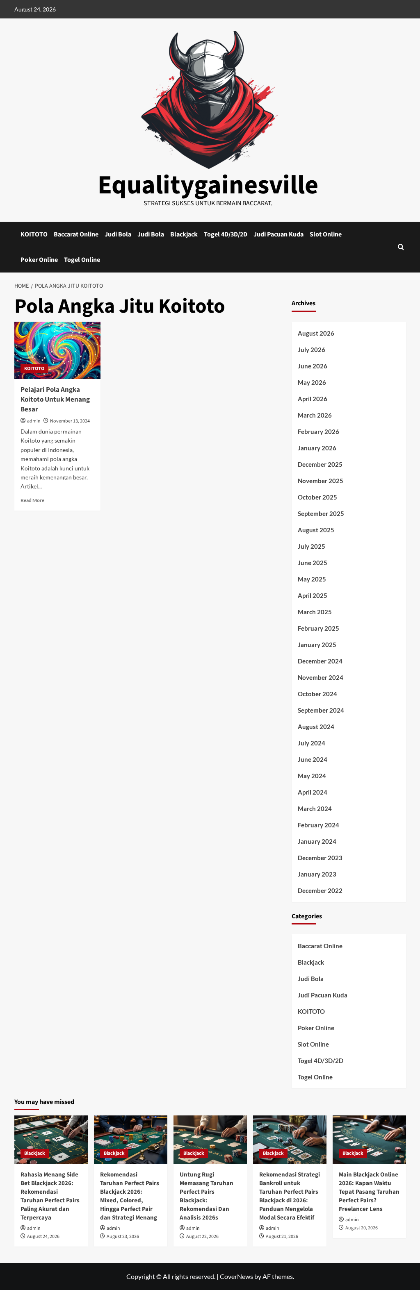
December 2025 (320, 464)
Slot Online (326, 234)
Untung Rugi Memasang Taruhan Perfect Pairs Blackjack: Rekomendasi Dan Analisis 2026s (206, 1196)
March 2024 (315, 808)
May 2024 (312, 775)
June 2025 (312, 562)
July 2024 (311, 743)
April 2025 (312, 595)
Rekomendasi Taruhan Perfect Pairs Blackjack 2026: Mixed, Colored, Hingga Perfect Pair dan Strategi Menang (129, 1196)
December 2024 (320, 661)
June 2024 (312, 759)
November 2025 (320, 480)
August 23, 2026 (123, 1236)
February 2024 (318, 825)
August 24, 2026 (43, 1236)
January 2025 (317, 644)
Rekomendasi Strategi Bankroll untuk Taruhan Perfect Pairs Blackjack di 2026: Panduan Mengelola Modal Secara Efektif (289, 1196)
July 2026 (311, 349)
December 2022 (320, 890)
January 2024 (317, 841)
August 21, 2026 (282, 1236)
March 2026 (315, 415)
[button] (401, 247)
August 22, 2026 (202, 1236)
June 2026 (312, 366)
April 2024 (312, 792)
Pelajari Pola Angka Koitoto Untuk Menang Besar (55, 399)
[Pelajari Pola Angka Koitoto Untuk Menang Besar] (57, 350)
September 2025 (321, 513)
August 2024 (316, 726)
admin (34, 421)
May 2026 (312, 382)
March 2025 (315, 611)
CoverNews (236, 1276)
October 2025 (317, 497)
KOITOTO (34, 234)
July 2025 (311, 546)
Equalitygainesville (208, 185)
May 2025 (312, 579)
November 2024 (320, 677)
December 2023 (320, 857)
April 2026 (312, 398)
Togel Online (82, 259)
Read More (32, 500)
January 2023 (317, 874)
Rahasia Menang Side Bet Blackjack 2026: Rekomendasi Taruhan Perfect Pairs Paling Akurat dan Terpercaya (50, 1196)
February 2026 (318, 431)
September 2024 (321, 710)
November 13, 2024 (70, 421)
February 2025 (318, 628)
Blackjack (184, 234)
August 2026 (316, 333)
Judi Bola (118, 234)
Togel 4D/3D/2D (225, 234)
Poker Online (39, 259)
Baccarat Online (76, 234)
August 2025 (316, 530)
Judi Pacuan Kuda (278, 234)
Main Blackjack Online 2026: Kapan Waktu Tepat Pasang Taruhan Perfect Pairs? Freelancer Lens (369, 1191)
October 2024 (317, 693)
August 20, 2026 (361, 1227)
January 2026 (317, 448)
